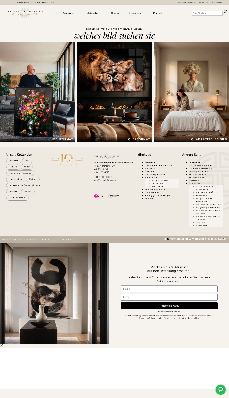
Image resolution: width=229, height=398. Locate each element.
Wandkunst (201, 226)
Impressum (194, 180)
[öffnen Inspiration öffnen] (144, 13)
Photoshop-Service (186, 2)
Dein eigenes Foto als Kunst (160, 165)
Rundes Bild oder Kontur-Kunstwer (208, 218)
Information (195, 183)
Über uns (149, 171)
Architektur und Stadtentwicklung (25, 185)
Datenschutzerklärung (200, 168)
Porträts (32, 179)
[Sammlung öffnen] (78, 13)
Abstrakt (13, 191)
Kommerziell (218, 2)
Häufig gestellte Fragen (157, 195)
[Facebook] (108, 187)
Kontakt (149, 198)
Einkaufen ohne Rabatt (169, 311)
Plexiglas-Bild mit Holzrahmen (204, 200)
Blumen (27, 191)
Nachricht (150, 168)
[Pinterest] (126, 187)
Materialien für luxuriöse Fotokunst (207, 212)
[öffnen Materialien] (102, 13)
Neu (27, 160)
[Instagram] (117, 187)
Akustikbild (157, 186)
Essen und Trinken (17, 198)
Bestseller (14, 160)
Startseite (150, 162)
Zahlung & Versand (199, 171)
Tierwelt (13, 167)
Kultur (27, 167)
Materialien (151, 177)
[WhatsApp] (98, 187)
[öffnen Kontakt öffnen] (165, 13)
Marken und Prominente (20, 173)
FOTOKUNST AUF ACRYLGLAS (204, 188)
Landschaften (16, 179)
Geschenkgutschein (155, 174)
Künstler (203, 2)
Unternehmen (152, 192)
